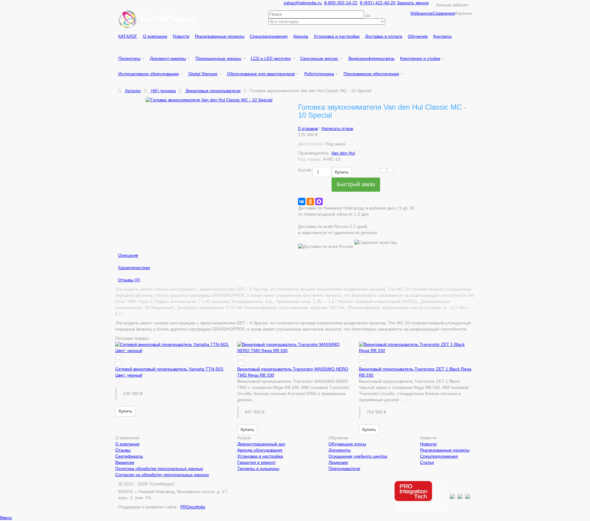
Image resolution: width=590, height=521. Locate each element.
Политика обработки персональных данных (159, 468)
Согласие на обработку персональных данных (162, 474)
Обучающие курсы (347, 443)
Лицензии (338, 462)
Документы (339, 450)
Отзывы (123, 450)
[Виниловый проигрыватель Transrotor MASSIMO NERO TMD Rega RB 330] (295, 348)
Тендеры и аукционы (258, 468)
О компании (127, 443)
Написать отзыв (337, 128)
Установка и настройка (260, 456)
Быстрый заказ (356, 184)
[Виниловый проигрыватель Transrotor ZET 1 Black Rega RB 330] (417, 348)
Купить (341, 172)
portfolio (192, 506)
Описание (128, 255)
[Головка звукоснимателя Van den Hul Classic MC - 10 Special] (219, 100)
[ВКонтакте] (301, 201)
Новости (428, 443)
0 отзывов (308, 128)
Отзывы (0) (129, 279)
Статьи (427, 462)
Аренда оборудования (259, 450)
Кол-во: (305, 169)
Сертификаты (129, 456)
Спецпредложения (439, 456)
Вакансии (124, 462)
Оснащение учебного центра (357, 456)
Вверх (6, 517)
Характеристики (134, 267)
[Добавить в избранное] (383, 170)
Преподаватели (344, 468)
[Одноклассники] (310, 201)
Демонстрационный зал (261, 443)
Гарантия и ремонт (256, 462)
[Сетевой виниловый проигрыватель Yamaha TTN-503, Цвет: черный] (173, 348)
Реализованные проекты (445, 450)
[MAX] (319, 201)
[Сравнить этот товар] (390, 170)
